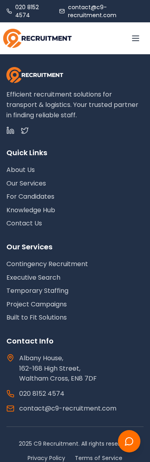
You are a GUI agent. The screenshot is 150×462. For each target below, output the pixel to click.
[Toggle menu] (136, 38)
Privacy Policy (46, 458)
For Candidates (30, 196)
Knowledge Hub (30, 210)
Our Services (26, 183)
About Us (20, 169)
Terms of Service (98, 458)
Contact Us (24, 223)
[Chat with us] (129, 441)
